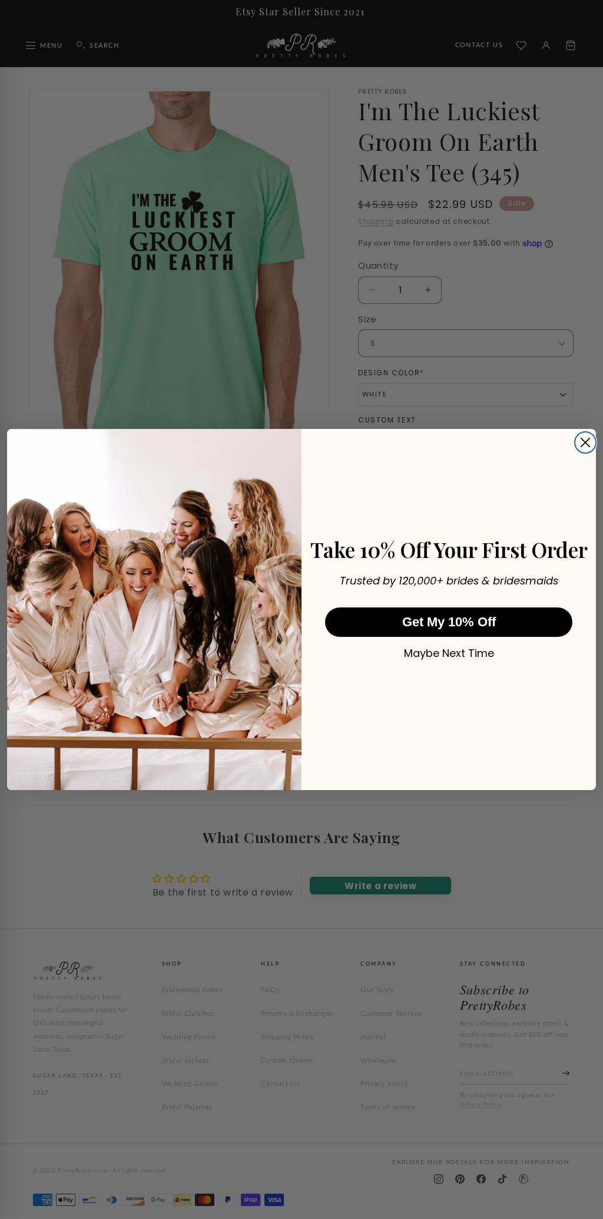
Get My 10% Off (449, 622)
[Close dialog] (585, 442)
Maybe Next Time (449, 653)
